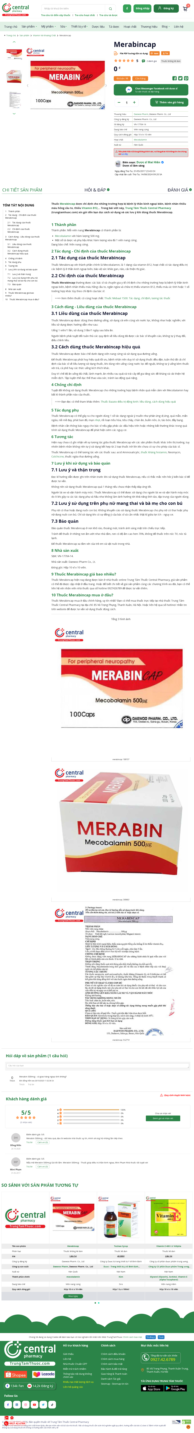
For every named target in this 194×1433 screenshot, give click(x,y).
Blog (165, 26)
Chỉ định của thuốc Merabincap (19, 230)
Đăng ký (169, 8)
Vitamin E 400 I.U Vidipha (168, 1246)
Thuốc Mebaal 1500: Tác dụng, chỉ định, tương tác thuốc (137, 298)
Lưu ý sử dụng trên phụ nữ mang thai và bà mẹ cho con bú (23, 279)
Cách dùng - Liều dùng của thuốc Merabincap (22, 238)
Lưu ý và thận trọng (21, 274)
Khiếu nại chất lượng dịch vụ (78, 1381)
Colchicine (57, 456)
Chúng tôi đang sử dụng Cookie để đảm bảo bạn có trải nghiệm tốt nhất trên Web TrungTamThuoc (85, 1337)
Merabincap (67, 203)
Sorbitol (173, 1276)
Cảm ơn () (42, 1142)
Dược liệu (98, 27)
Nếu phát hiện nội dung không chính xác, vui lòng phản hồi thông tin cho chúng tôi (152, 152)
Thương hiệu (149, 27)
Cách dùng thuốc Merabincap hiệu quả (18, 252)
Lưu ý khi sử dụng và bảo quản (22, 269)
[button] (95, 1303)
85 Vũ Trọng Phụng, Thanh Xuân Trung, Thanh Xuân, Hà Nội (167, 1370)
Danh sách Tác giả (110, 1378)
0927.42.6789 (163, 1359)
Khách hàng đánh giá (26, 1098)
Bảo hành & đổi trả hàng (114, 1368)
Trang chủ (10, 27)
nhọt (97, 420)
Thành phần (14, 211)
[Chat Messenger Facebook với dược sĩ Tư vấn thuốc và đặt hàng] (129, 93)
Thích (22, 1084)
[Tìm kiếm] (110, 8)
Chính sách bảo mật (132, 1337)
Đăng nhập (142, 8)
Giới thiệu (68, 1354)
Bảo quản (16, 284)
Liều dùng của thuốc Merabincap (20, 245)
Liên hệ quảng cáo (73, 1386)
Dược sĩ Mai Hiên (148, 162)
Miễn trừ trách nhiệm (74, 1368)
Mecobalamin (140, 139)
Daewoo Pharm (141, 114)
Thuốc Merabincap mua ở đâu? (24, 299)
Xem (156, 53)
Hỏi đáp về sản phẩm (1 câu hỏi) (37, 1055)
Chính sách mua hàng (112, 1359)
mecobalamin (73, 1276)
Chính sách (108, 1345)
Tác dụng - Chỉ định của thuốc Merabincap (20, 216)
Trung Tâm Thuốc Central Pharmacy (148, 208)
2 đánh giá (152, 61)
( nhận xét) (26, 1122)
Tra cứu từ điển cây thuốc (55, 15)
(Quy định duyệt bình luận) (177, 1095)
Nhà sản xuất (14, 289)
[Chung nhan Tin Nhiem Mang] (176, 1422)
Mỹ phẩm (47, 26)
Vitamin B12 (89, 208)
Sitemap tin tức (120, 1383)
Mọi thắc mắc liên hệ (155, 1345)
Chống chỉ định (15, 258)
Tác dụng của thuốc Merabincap (19, 224)
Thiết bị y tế (78, 26)
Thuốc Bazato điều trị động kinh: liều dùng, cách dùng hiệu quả (138, 401)
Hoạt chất (130, 27)
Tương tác (13, 265)
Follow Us (11, 1395)
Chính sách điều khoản (113, 1354)
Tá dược (114, 27)
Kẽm (121, 1276)
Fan (17, 1386)
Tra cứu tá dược (108, 15)
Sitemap (105, 1383)
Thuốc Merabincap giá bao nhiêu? (19, 294)
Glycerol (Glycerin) (159, 1276)
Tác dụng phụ (14, 262)
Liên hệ (178, 27)
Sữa (62, 26)
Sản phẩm (28, 26)
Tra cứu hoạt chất (85, 15)
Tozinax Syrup (121, 1246)
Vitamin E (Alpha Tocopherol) (173, 1278)
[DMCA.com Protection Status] (186, 1422)
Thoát (161, 1337)
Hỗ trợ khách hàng (75, 1345)
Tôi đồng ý (150, 1337)
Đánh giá (179, 190)
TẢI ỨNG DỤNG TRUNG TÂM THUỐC (162, 1381)
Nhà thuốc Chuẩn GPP (75, 1363)
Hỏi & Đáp (97, 190)
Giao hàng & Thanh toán (114, 1373)
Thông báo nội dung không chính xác (77, 1375)
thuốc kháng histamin (154, 452)
